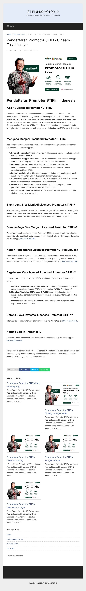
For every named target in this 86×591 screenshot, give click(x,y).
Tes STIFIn (10, 548)
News (9, 534)
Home (9, 34)
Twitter (35, 370)
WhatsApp (45, 370)
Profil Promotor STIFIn (15, 539)
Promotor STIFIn (19, 34)
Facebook (25, 370)
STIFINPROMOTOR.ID (43, 12)
